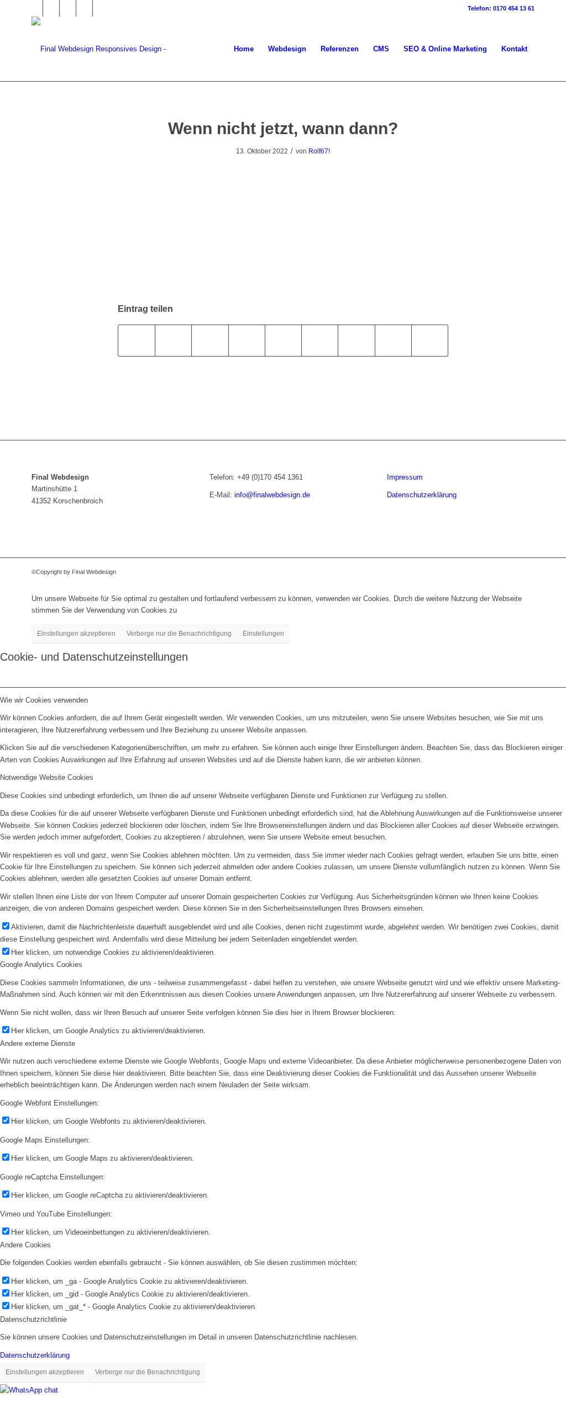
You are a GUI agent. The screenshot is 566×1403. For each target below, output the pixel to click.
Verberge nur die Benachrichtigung (179, 633)
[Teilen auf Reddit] (393, 340)
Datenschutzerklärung (422, 495)
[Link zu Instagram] (68, 8)
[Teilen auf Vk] (356, 340)
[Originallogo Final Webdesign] (129, 49)
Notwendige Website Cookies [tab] (46, 777)
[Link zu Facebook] (35, 8)
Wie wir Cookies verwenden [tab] (44, 700)
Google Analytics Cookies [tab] (41, 964)
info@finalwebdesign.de (272, 495)
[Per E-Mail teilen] (430, 340)
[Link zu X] (51, 8)
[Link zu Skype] (101, 8)
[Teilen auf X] (173, 340)
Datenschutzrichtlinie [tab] (33, 1319)
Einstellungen (263, 633)
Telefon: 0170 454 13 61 (501, 8)
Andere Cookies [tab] (25, 1245)
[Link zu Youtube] (84, 8)
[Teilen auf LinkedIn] (283, 340)
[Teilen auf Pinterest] (247, 340)
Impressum (405, 477)
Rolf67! (319, 151)
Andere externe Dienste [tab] (37, 1043)
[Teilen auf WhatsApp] (210, 340)
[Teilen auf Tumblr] (320, 340)
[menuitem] (244, 49)
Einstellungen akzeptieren (76, 633)
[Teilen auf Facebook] (136, 340)
